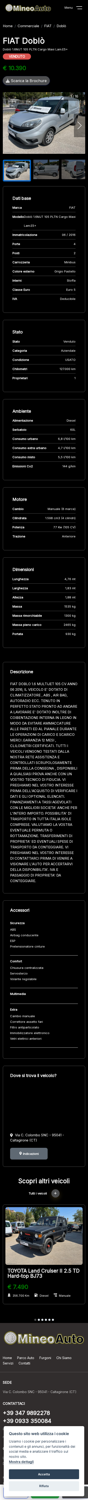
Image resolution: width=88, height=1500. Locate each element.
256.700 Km (21, 1295)
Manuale (65, 1295)
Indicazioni (30, 1154)
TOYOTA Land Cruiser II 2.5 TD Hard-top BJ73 (44, 1273)
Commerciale (28, 26)
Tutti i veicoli (38, 1193)
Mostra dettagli (21, 1462)
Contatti (24, 1363)
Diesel (44, 1295)
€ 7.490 (18, 1286)
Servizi (8, 1363)
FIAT (48, 26)
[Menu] (82, 9)
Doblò (61, 26)
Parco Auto (25, 1358)
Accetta (44, 1474)
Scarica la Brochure (28, 80)
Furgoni (45, 1358)
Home (8, 26)
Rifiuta (44, 1486)
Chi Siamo (64, 1358)
